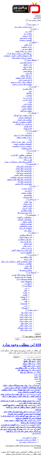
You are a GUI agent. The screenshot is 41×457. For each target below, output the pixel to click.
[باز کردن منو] (40, 1)
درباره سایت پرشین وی (27, 442)
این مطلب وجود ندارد (22, 345)
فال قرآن (37, 379)
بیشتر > (38, 383)
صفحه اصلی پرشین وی (32, 359)
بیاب (17, 339)
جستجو (38, 15)
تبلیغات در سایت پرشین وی (26, 440)
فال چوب (37, 374)
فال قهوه (37, 377)
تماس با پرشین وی (29, 437)
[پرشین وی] (26, 13)
